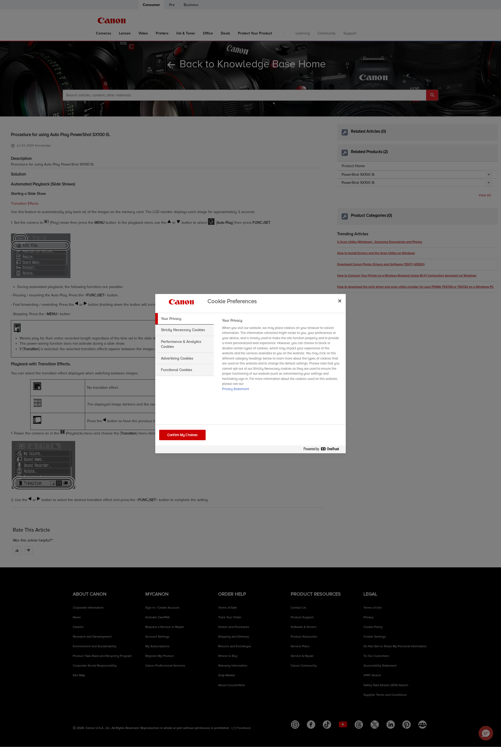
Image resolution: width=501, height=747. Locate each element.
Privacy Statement (235, 389)
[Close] (339, 301)
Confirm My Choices (182, 435)
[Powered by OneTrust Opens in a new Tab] (323, 450)
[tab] (184, 319)
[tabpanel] (281, 356)
